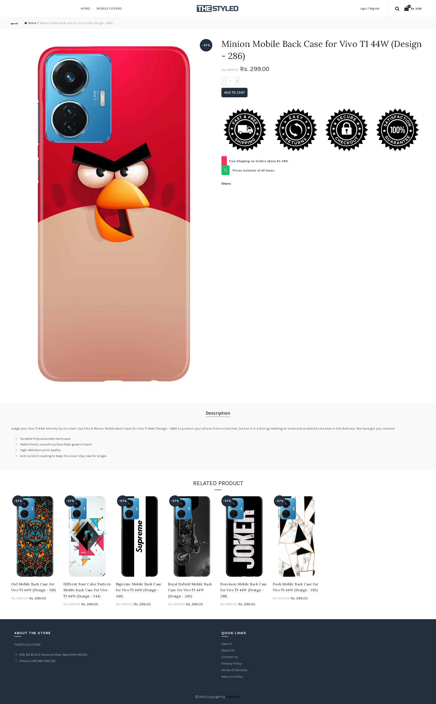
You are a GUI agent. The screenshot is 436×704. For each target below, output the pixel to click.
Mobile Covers (109, 8)
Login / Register (369, 8)
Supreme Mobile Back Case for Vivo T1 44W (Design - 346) (139, 590)
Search (226, 644)
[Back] (14, 23)
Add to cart (234, 92)
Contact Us (229, 657)
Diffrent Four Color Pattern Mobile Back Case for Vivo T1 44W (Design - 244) (87, 590)
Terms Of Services (234, 670)
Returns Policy (232, 677)
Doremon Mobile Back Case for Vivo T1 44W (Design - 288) (243, 590)
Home (85, 8)
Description (218, 413)
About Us (228, 650)
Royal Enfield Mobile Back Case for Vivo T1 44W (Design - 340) (190, 590)
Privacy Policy (231, 663)
